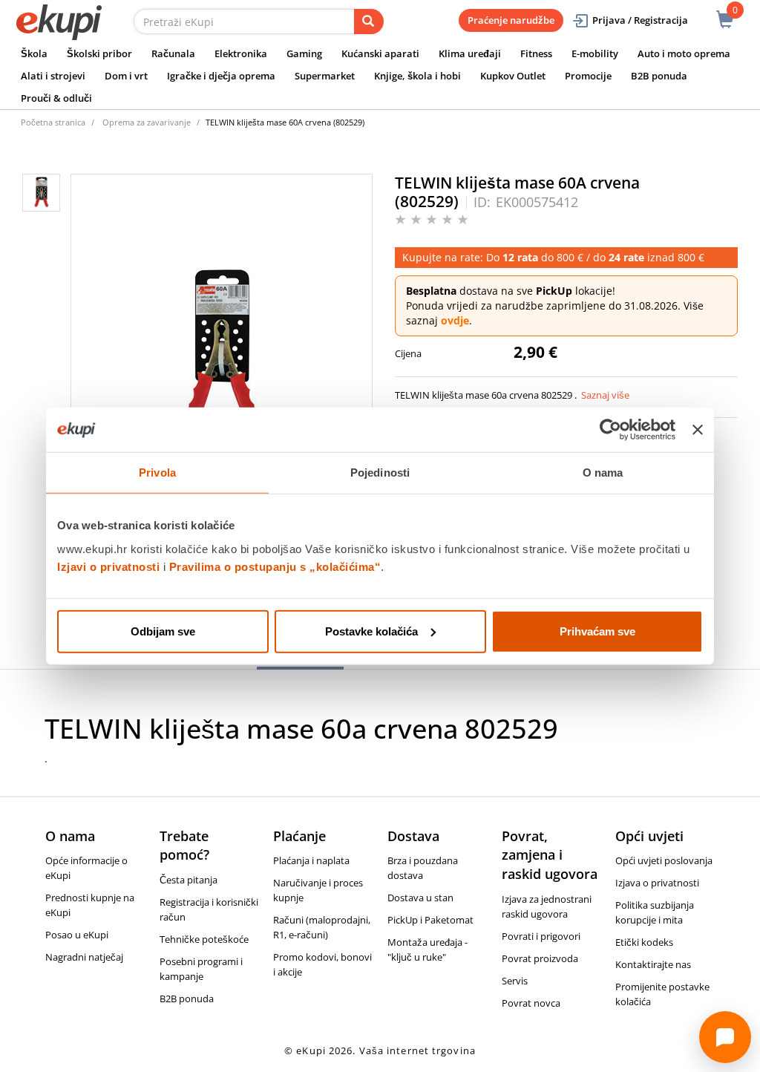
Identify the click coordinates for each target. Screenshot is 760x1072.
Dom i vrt (126, 75)
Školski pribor (99, 53)
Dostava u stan (420, 897)
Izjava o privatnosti (657, 882)
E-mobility (594, 53)
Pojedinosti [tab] (380, 472)
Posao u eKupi (76, 934)
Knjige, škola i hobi (417, 75)
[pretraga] (369, 21)
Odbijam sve (163, 630)
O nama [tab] (603, 472)
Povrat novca (531, 1003)
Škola (34, 53)
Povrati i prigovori (541, 936)
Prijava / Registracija (640, 20)
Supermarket (325, 75)
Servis (515, 980)
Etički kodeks (644, 942)
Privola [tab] (157, 472)
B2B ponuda (659, 75)
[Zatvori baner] (697, 430)
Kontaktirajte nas (653, 964)
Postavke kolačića (371, 630)
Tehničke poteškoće (204, 939)
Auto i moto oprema (684, 53)
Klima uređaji (470, 53)
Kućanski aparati (380, 53)
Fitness (536, 53)
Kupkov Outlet (513, 75)
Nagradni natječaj (84, 957)
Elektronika (240, 53)
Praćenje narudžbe (511, 20)
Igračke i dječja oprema (221, 75)
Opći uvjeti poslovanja (663, 860)
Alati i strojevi (53, 75)
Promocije (588, 75)
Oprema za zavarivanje (146, 122)
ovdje (455, 320)
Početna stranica (53, 122)
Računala (173, 53)
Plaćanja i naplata (311, 860)
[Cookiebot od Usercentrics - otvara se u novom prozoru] (610, 430)
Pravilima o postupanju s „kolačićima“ (275, 566)
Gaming (304, 53)
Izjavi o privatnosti (108, 566)
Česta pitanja (188, 879)
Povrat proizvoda (540, 958)
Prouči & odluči (56, 98)
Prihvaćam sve (597, 630)
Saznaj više (605, 395)
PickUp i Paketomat (430, 919)
